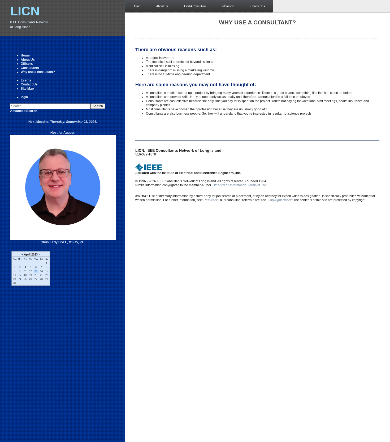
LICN (25, 11)
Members (228, 6)
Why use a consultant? (38, 72)
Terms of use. (257, 185)
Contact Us (29, 84)
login (24, 97)
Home (25, 55)
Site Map (27, 88)
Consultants (30, 68)
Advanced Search (23, 111)
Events (26, 80)
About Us (28, 60)
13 (35, 271)
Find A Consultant (195, 6)
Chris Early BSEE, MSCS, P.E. (63, 242)
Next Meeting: (62, 122)
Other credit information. (230, 185)
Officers (27, 64)
